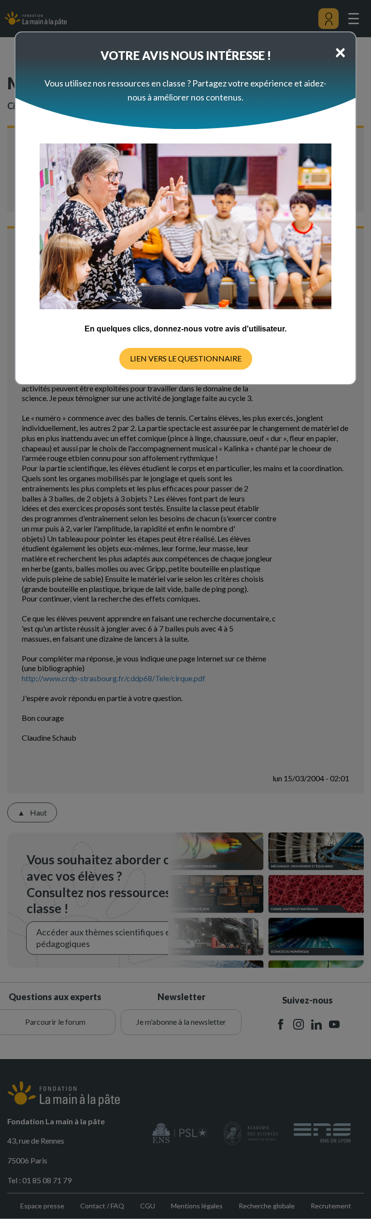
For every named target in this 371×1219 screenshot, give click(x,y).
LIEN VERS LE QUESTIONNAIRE (186, 358)
